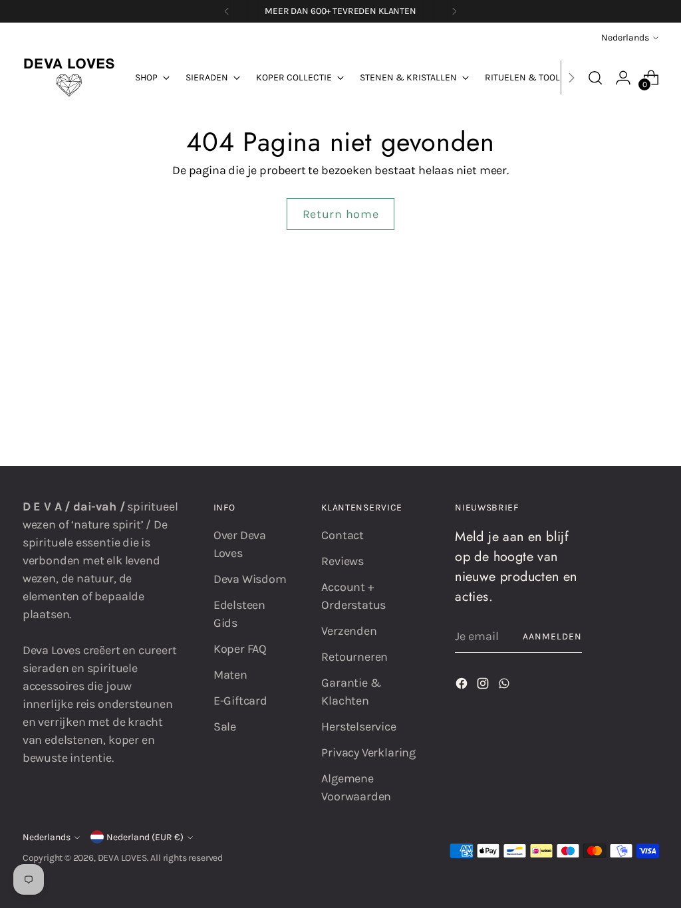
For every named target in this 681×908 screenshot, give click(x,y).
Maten (230, 674)
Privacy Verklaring (368, 752)
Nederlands (625, 37)
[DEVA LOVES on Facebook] (463, 686)
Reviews (342, 561)
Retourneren (354, 656)
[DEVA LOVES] (69, 77)
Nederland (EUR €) (145, 837)
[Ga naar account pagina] (623, 77)
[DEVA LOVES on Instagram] (484, 686)
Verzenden (348, 631)
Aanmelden (552, 636)
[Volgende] (454, 11)
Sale (224, 726)
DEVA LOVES (122, 857)
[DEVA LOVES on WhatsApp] (505, 686)
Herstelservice (358, 726)
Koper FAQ (240, 648)
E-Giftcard (240, 700)
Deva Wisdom (250, 579)
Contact (342, 535)
